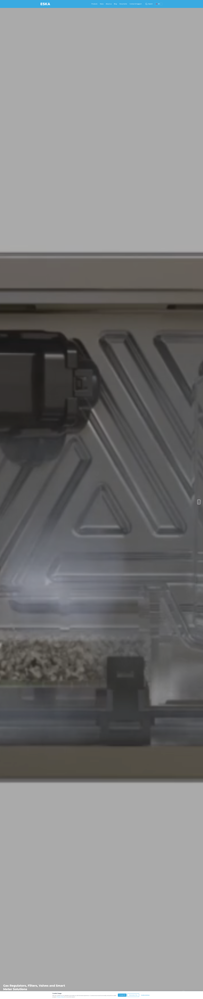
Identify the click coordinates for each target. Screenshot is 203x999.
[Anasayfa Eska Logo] (45, 4)
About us (109, 4)
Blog (115, 4)
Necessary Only (133, 995)
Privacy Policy (60, 997)
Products (94, 4)
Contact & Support (136, 4)
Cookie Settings (145, 995)
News (102, 4)
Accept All (122, 995)
